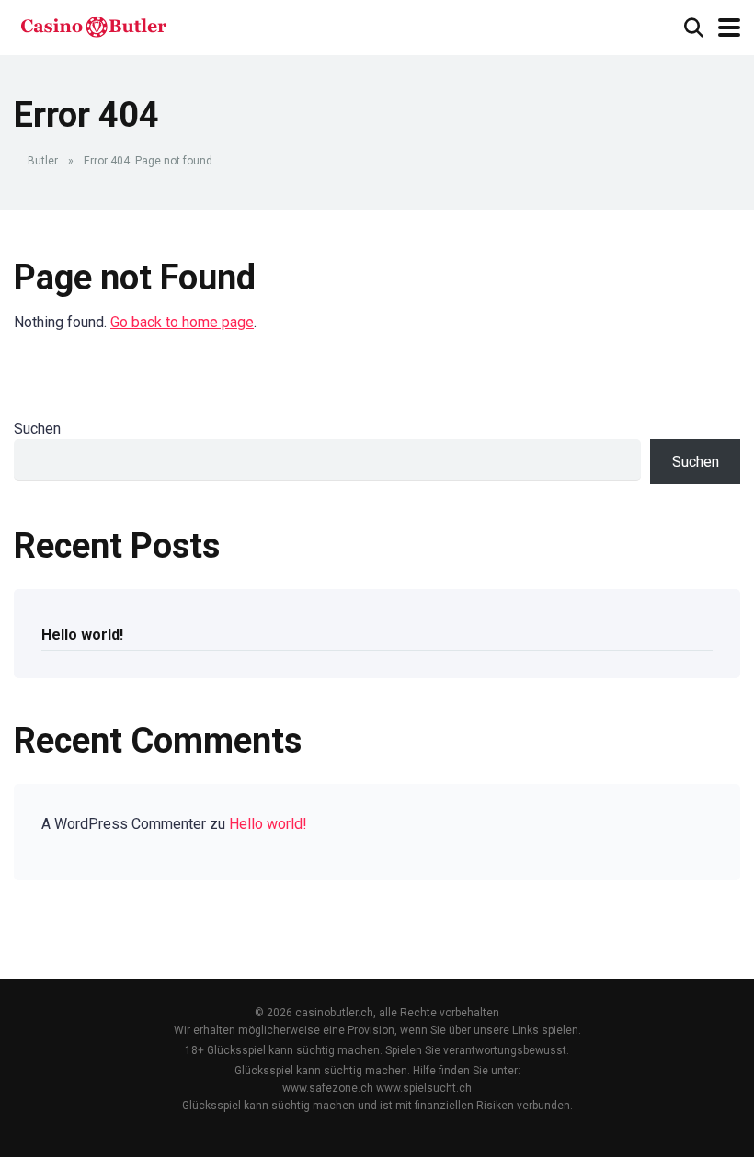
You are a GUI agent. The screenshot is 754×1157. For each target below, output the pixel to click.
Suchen (37, 428)
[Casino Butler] (93, 25)
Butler (43, 160)
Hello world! (82, 634)
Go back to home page (182, 322)
